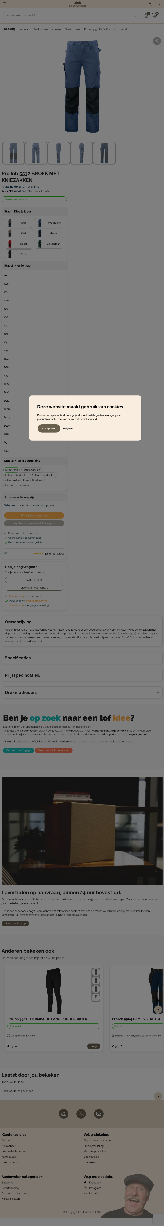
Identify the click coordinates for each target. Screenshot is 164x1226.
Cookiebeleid (91, 1156)
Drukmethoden (10, 1162)
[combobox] (67, 15)
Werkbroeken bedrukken (47, 29)
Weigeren (68, 428)
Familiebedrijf (9, 1156)
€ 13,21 (12, 1046)
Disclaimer (90, 1162)
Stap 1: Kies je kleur (17, 211)
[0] (145, 15)
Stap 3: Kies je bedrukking (22, 460)
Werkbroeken (73, 29)
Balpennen (8, 1182)
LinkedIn (93, 1193)
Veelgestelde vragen (14, 1151)
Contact (6, 1140)
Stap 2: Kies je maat (17, 265)
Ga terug (10, 28)
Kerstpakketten (11, 1198)
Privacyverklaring (94, 1146)
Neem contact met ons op (53, 750)
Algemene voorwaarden (98, 1140)
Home (22, 29)
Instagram (94, 1188)
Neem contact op (15, 923)
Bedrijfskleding (10, 1188)
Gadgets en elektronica (15, 1193)
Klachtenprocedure (95, 1151)
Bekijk (93, 1046)
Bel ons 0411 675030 (18, 750)
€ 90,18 (117, 1046)
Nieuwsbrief (9, 1146)
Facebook (94, 1182)
